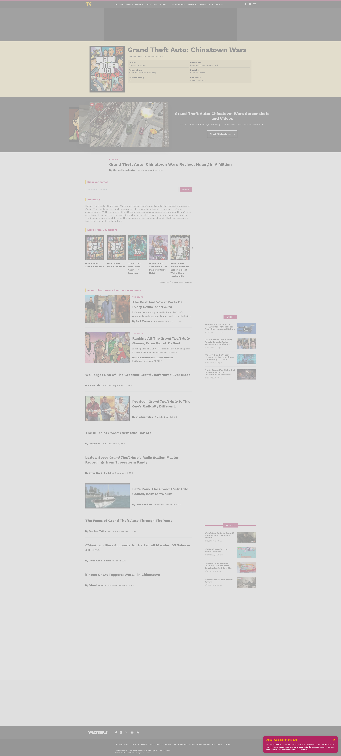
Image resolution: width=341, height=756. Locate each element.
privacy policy (303, 747)
